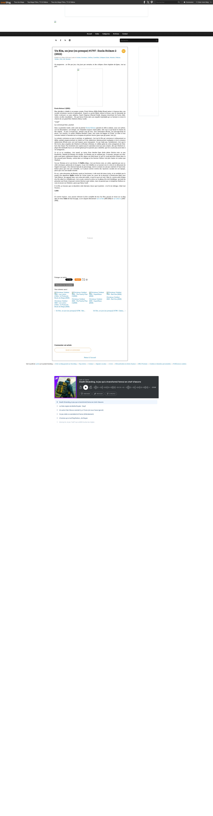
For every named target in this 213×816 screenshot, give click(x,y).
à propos (112, 393)
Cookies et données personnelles (160, 364)
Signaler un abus (101, 364)
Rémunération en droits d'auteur (125, 364)
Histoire (112, 57)
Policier (118, 57)
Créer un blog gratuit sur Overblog (66, 364)
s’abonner (87, 393)
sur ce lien (100, 198)
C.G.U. (111, 364)
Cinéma (90, 57)
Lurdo (37, 364)
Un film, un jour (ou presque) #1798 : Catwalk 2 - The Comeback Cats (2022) (108, 311)
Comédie (96, 57)
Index (97, 34)
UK (64, 59)
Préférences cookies (179, 364)
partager (100, 393)
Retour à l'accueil (90, 357)
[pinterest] (151, 2)
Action (78, 57)
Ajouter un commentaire (73, 350)
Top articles (82, 364)
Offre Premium (142, 364)
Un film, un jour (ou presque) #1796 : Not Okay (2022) (70, 311)
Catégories (106, 34)
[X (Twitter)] (148, 2)
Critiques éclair (104, 57)
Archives (116, 34)
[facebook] (144, 2)
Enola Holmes (91, 128)
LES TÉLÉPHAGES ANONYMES (110, 21)
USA (61, 59)
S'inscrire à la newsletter (64, 285)
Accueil (89, 34)
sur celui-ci (117, 198)
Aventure (84, 57)
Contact (125, 34)
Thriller (56, 59)
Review (68, 59)
